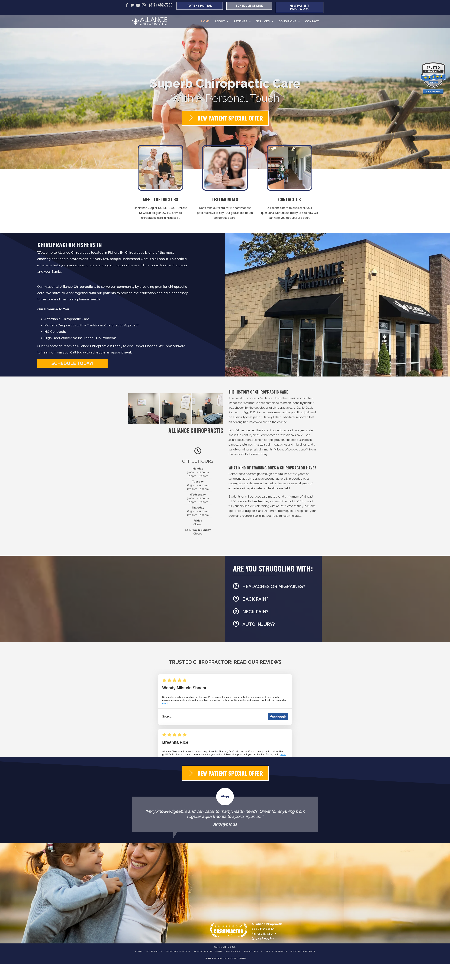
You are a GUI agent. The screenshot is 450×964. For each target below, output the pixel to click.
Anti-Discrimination (178, 951)
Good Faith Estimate (303, 951)
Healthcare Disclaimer (208, 951)
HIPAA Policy (233, 951)
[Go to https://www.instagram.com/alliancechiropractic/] (144, 5)
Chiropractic (251, 398)
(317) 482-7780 (161, 5)
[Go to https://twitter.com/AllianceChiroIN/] (132, 5)
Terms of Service (276, 951)
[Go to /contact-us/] (289, 183)
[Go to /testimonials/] (225, 183)
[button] (72, 363)
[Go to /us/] (160, 183)
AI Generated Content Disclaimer (225, 958)
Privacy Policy (253, 951)
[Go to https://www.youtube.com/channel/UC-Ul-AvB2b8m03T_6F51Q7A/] (138, 5)
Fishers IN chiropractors (147, 265)
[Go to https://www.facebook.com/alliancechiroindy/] (127, 5)
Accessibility (154, 951)
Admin (139, 951)
